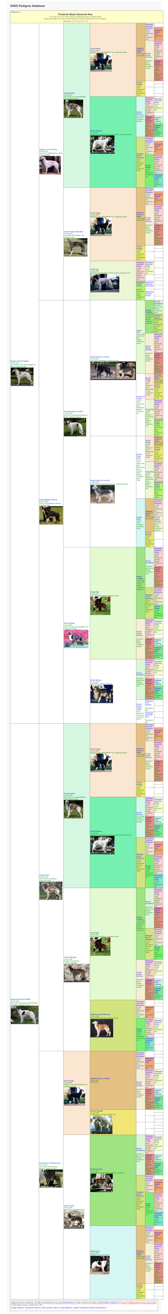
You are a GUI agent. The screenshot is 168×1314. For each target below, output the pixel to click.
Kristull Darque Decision (149, 55)
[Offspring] (89, 19)
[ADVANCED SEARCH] (33, 1308)
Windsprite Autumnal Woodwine (149, 26)
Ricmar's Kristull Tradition (20, 361)
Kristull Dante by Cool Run (99, 357)
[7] (84, 21)
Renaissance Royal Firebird (20, 999)
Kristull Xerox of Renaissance (50, 1163)
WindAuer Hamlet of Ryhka (140, 50)
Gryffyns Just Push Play (48, 149)
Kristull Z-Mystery (70, 957)
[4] (76, 21)
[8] (87, 21)
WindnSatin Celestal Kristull (150, 294)
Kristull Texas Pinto (139, 456)
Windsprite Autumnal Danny (158, 100)
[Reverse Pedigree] (99, 19)
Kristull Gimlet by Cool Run (100, 480)
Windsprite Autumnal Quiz (149, 715)
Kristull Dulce (139, 518)
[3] (73, 21)
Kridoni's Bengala (140, 83)
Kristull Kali (94, 269)
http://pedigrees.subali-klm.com (109, 1302)
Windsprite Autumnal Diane (158, 177)
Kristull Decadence (159, 302)
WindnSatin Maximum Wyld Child (150, 284)
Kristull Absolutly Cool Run (73, 411)
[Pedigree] (47, 19)
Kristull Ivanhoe (69, 93)
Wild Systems (42, 1302)
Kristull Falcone (139, 113)
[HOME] (13, 1308)
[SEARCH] (20, 1308)
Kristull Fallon (44, 875)
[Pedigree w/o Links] (58, 19)
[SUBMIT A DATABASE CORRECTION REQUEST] (89, 1308)
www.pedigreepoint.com (69, 1302)
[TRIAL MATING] (47, 1308)
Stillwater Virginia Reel (158, 127)
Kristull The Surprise (141, 397)
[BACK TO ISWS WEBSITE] (63, 1308)
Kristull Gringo (95, 49)
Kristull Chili (139, 331)
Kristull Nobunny (96, 131)
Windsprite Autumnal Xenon (158, 43)
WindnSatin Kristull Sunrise (141, 284)
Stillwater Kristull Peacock (158, 63)
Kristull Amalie (148, 166)
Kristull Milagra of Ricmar (48, 500)
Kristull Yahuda (69, 623)
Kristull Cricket (69, 1206)
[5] (78, 21)
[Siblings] (82, 19)
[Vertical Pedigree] (72, 19)
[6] (81, 21)
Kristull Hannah (95, 680)
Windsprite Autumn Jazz (158, 32)
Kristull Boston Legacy (139, 706)
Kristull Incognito (149, 311)
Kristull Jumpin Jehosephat (73, 232)
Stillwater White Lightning (158, 119)
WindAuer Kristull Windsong (140, 156)
